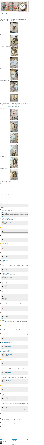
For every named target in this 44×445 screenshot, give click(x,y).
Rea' (3, 298)
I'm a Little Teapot (3, 218)
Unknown (3, 376)
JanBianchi (3, 273)
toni (2, 426)
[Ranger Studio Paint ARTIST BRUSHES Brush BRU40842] (5, 201)
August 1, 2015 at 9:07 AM (9, 354)
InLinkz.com (1, 203)
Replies (3, 212)
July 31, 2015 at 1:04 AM (8, 218)
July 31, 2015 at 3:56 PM (6, 298)
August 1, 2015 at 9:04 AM (9, 346)
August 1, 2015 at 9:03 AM (9, 372)
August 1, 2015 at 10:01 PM (9, 380)
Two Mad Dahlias (3, 320)
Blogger (15, 444)
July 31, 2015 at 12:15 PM (6, 325)
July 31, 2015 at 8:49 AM (9, 316)
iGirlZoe (2, 413)
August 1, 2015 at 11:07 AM (6, 376)
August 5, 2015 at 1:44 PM (5, 426)
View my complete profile (4, 442)
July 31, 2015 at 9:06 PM (7, 350)
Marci (2, 243)
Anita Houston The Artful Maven (5, 342)
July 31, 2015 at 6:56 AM (5, 243)
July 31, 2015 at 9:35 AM (7, 320)
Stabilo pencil (5, 168)
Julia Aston (3, 325)
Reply (2, 211)
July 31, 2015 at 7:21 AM (9, 213)
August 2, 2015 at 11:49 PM (6, 413)
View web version (14, 440)
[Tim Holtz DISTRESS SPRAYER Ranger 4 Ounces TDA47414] (8, 194)
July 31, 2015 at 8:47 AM (9, 277)
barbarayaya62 (3, 350)
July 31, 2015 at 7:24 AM (7, 260)
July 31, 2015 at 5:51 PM (10, 342)
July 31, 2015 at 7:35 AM (6, 273)
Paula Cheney (4, 213)
